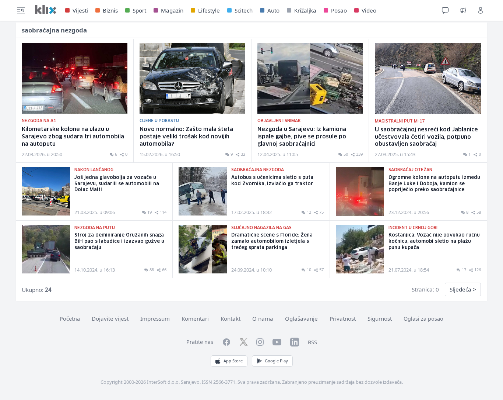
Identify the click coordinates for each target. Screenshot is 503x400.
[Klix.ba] (45, 9)
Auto (273, 10)
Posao (339, 10)
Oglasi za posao (423, 318)
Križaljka (305, 10)
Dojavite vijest (110, 318)
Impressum (155, 318)
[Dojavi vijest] (462, 10)
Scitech (244, 10)
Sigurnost (379, 318)
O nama (262, 318)
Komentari (195, 318)
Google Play (276, 360)
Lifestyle (209, 10)
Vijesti (80, 10)
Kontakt (230, 318)
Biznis (110, 10)
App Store (233, 360)
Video (369, 10)
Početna (70, 318)
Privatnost (343, 318)
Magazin (172, 10)
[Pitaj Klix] (445, 10)
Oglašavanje (301, 318)
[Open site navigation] (21, 10)
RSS (312, 342)
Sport (139, 10)
